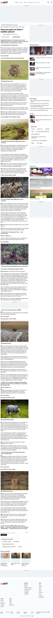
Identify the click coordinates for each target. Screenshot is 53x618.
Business (40, 586)
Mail (18, 2)
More (38, 2)
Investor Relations (25, 613)
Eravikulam (47, 129)
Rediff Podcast (41, 597)
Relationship (11, 605)
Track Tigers (39, 143)
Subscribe (4, 534)
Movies (40, 587)
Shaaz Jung (39, 129)
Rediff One (26, 586)
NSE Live (2, 601)
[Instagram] (27, 616)
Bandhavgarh (16, 541)
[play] (41, 171)
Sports (40, 589)
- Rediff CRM (26, 592)
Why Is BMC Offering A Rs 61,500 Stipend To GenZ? (40, 101)
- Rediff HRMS (26, 590)
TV (35, 2)
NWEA (32, 143)
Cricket (40, 590)
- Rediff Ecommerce (27, 589)
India (32, 131)
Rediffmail (26, 584)
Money (25, 2)
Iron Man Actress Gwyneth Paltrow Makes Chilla (41, 108)
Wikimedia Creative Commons (8, 546)
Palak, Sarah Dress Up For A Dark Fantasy (40, 103)
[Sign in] (51, 2)
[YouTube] (30, 616)
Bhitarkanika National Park (8, 544)
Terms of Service (18, 613)
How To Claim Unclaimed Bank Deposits (39, 110)
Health (10, 600)
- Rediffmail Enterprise (28, 587)
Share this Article (6, 36)
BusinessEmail (30, 2)
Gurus (34, 2)
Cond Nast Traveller (6, 541)
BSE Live (2, 600)
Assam (33, 129)
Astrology (40, 595)
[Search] (48, 2)
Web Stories (33, 166)
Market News (3, 603)
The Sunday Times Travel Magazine (39, 140)
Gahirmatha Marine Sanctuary (42, 131)
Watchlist (2, 605)
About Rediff (2, 613)
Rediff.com (41, 612)
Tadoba (19, 546)
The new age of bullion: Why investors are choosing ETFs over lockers (40, 106)
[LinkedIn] (32, 616)
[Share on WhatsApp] (20, 616)
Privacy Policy (12, 613)
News (20, 2)
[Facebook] (25, 616)
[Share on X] (23, 616)
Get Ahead (6, 26)
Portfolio (2, 606)
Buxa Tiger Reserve (35, 134)
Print (27, 532)
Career (10, 603)
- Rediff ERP (26, 594)
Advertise (8, 612)
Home (16, 2)
